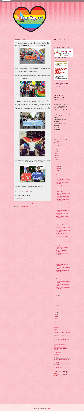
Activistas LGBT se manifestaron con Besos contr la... (62, 239)
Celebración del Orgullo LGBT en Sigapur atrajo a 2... (63, 234)
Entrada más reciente (19, 203)
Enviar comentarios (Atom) (23, 206)
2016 (56, 163)
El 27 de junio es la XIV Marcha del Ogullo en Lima (62, 225)
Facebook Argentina (57, 325)
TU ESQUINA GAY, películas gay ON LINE (62, 332)
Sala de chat (56, 329)
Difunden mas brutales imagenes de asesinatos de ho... (62, 279)
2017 (56, 161)
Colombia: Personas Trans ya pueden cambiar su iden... (62, 248)
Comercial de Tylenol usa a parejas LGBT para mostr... (63, 242)
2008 (56, 316)
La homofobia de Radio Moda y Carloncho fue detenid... (63, 228)
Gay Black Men (56, 354)
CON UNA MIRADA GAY (58, 352)
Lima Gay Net (57, 373)
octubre (57, 170)
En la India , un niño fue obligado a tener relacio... (63, 285)
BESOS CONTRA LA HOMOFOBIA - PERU (61, 339)
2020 (56, 155)
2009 (56, 314)
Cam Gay (55, 342)
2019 (56, 157)
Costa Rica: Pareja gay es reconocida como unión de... (62, 276)
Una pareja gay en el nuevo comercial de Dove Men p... (62, 217)
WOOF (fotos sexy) (57, 365)
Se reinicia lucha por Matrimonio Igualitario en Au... (61, 292)
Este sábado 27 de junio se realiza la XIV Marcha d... (63, 205)
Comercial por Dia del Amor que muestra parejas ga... (63, 273)
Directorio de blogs (57, 324)
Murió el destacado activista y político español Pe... (62, 259)
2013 (56, 307)
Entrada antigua (47, 203)
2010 (56, 312)
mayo (57, 295)
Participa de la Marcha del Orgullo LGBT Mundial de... (63, 219)
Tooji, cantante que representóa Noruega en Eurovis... (62, 262)
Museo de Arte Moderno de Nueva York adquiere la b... (62, 211)
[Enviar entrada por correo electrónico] (31, 191)
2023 (56, 149)
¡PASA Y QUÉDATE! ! (58, 367)
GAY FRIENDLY (57, 355)
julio (57, 175)
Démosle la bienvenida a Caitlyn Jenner (62, 290)
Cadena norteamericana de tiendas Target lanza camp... (63, 231)
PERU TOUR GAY (57, 362)
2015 (56, 164)
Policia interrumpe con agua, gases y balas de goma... (63, 185)
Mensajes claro (56, 327)
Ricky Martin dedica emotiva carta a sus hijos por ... (62, 222)
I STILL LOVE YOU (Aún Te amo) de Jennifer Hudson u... (62, 271)
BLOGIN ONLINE (57, 341)
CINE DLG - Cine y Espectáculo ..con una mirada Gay (61, 345)
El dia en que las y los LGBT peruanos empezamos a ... (62, 200)
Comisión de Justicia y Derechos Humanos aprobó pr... (63, 256)
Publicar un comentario (21, 198)
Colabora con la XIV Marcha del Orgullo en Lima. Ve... (63, 288)
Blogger (48, 408)
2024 (56, 148)
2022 (56, 151)
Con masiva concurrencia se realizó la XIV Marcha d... (62, 191)
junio (57, 177)
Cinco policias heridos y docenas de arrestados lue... (62, 265)
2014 (56, 305)
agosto (57, 174)
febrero (57, 300)
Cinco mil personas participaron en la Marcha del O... (62, 214)
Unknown (56, 375)
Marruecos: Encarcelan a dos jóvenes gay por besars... (63, 268)
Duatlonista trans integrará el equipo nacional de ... (62, 237)
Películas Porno (56, 361)
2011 (56, 310)
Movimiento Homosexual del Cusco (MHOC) (61, 359)
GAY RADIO (56, 357)
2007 (56, 318)
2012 (56, 309)
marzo (57, 299)
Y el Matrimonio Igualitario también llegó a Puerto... (63, 180)
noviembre (58, 168)
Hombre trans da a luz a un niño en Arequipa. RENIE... (62, 251)
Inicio (33, 203)
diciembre (58, 166)
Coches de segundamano (58, 350)
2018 (56, 159)
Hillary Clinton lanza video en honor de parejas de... (62, 202)
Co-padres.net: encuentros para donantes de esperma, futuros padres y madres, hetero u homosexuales (61, 348)
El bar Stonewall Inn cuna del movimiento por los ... (63, 208)
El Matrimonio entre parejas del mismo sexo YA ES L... (62, 197)
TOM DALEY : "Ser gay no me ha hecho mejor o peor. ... (63, 194)
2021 (56, 153)
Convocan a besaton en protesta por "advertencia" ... (62, 254)
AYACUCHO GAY (57, 337)
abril (57, 297)
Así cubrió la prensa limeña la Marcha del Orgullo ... (63, 188)
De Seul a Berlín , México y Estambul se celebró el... (62, 183)
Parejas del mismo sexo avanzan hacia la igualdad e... (62, 245)
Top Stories (55, 142)
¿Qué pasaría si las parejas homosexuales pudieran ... (63, 282)
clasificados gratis (57, 330)
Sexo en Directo (56, 364)
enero (57, 302)
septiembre (58, 172)
